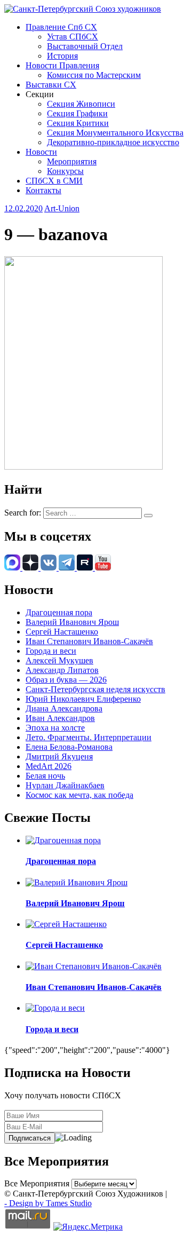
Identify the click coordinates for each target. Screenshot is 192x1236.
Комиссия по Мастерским (94, 75)
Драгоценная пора (59, 612)
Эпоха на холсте (55, 727)
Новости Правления (62, 65)
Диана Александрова (64, 708)
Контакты (43, 190)
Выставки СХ (51, 84)
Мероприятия (72, 161)
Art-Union (61, 208)
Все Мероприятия (36, 1183)
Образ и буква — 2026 (66, 679)
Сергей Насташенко (62, 631)
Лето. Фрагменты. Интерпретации (88, 737)
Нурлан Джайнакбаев (65, 785)
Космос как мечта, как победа (79, 794)
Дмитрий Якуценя (59, 756)
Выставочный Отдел (85, 46)
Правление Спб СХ (61, 26)
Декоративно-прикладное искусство (113, 142)
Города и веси (51, 650)
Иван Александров (60, 718)
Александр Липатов (62, 670)
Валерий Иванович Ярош (72, 622)
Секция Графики (77, 113)
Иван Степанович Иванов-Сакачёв (89, 641)
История (62, 55)
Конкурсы (65, 171)
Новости (41, 151)
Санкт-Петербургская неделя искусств (95, 689)
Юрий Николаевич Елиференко (83, 698)
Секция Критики (78, 123)
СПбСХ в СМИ (54, 180)
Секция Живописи (81, 103)
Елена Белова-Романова (69, 746)
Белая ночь (45, 775)
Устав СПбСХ (72, 36)
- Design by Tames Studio (48, 1203)
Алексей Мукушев (59, 660)
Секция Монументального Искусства (115, 132)
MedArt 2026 (48, 766)
